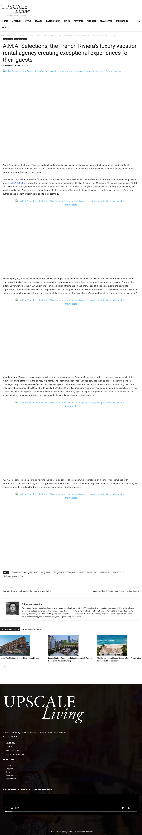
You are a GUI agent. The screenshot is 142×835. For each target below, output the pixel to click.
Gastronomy (11, 775)
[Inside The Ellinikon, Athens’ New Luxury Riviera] (22, 645)
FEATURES (78, 21)
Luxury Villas (91, 573)
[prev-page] (1, 666)
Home (2, 35)
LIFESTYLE (16, 21)
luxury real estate (30, 573)
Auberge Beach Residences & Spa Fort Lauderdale (116, 591)
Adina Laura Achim (12, 65)
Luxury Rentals (58, 573)
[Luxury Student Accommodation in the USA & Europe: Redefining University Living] (71, 645)
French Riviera (16, 573)
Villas (21, 576)
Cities (67, 21)
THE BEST (91, 21)
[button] (138, 21)
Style (8, 772)
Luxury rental (45, 573)
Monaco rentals (104, 573)
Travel (8, 765)
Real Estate (11, 778)
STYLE (28, 21)
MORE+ (5, 27)
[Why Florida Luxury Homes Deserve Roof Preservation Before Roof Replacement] (119, 645)
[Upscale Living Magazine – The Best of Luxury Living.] (44, 709)
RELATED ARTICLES (10, 629)
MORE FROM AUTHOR (31, 629)
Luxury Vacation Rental (75, 573)
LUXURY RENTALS (27, 35)
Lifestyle (9, 768)
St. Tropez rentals (10, 576)
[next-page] (6, 666)
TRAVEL (38, 21)
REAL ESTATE (106, 21)
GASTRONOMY (53, 21)
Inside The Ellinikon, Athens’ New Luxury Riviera (19, 658)
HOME (5, 21)
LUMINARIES (122, 21)
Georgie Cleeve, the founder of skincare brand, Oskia (27, 591)
